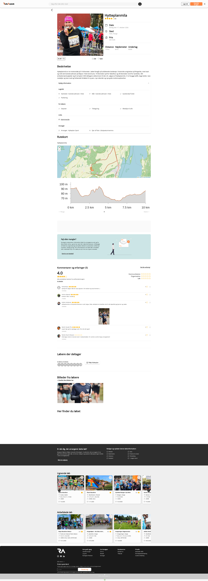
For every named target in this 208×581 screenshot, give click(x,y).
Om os (102, 551)
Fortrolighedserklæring (141, 553)
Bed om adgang (62, 460)
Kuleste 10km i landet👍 (68, 296)
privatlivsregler (79, 572)
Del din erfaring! (145, 267)
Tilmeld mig (84, 569)
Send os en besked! (68, 254)
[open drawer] (204, 4)
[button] (104, 83)
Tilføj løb (120, 553)
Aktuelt (102, 553)
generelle (86, 572)
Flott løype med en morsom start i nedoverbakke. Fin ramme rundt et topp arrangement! (86, 337)
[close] (104, 574)
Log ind (185, 4)
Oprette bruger (196, 4)
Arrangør (102, 555)
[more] (150, 287)
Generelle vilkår (139, 551)
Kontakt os (120, 551)
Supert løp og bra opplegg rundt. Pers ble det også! (76, 329)
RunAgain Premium (88, 555)
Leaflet (140, 177)
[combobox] (94, 3)
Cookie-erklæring (139, 555)
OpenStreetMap (146, 177)
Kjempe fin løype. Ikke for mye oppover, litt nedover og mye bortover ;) (81, 288)
